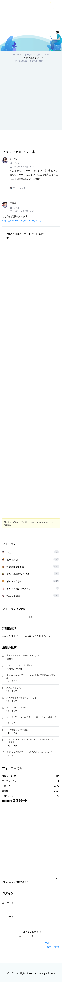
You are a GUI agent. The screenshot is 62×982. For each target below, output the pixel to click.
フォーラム (27, 54)
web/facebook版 (15, 566)
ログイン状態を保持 (32, 934)
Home (16, 54)
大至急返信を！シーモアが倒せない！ (23, 655)
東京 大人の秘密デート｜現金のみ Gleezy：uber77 (29, 752)
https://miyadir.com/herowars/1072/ (21, 220)
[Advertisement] (31, 96)
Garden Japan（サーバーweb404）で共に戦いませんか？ (31, 676)
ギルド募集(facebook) (18, 588)
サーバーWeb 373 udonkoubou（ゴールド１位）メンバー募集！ (32, 740)
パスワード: (8, 916)
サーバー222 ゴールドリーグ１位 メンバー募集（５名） (31, 718)
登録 (47, 943)
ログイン (50, 937)
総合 (8, 552)
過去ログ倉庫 (42, 54)
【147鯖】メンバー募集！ (18, 729)
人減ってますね (13, 687)
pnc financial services (16, 707)
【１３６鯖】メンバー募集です (20, 665)
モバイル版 (12, 559)
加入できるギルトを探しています (21, 697)
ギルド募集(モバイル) (17, 574)
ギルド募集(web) (15, 581)
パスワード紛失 (52, 947)
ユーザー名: (8, 902)
